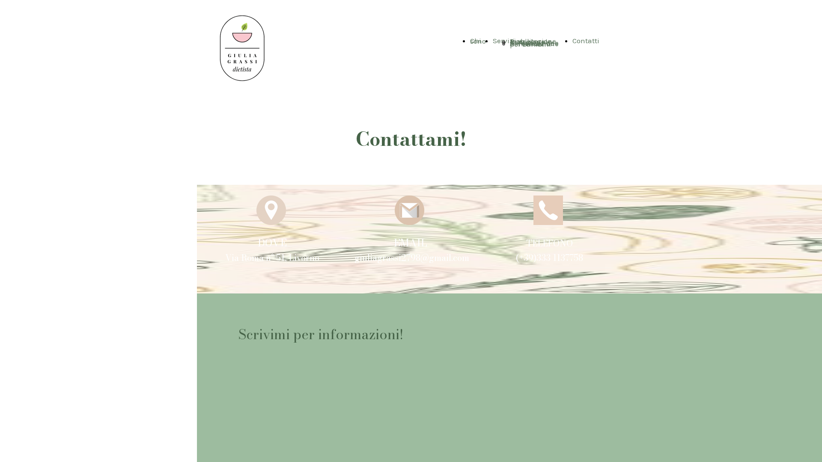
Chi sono (478, 40)
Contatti (585, 40)
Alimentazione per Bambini (534, 43)
